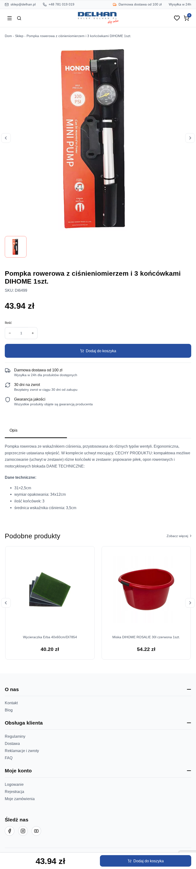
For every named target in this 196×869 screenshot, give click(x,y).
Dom (8, 36)
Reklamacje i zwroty (22, 750)
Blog (9, 710)
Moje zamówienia (20, 799)
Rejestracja (14, 791)
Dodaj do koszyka (101, 351)
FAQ (8, 758)
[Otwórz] (9, 18)
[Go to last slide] (6, 603)
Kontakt (11, 703)
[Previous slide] (6, 138)
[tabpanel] (98, 479)
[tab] (36, 430)
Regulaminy (15, 736)
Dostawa (12, 743)
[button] (98, 689)
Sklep (19, 36)
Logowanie (14, 784)
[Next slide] (190, 138)
